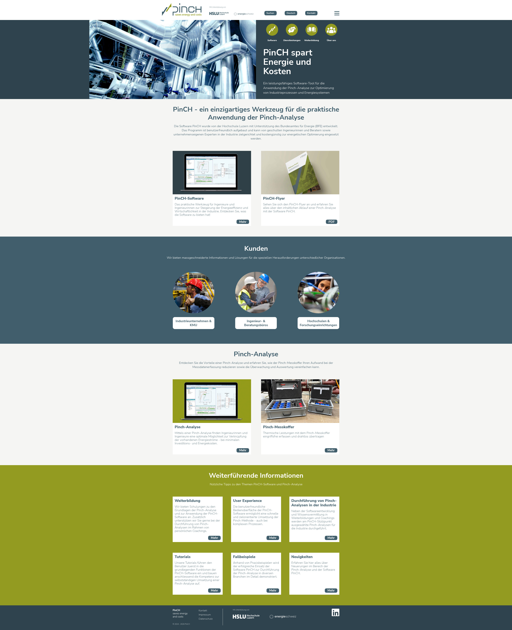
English (290, 3)
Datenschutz (206, 619)
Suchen (270, 13)
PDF (332, 222)
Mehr (242, 222)
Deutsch (291, 13)
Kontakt (311, 13)
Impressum (205, 614)
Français (290, 8)
